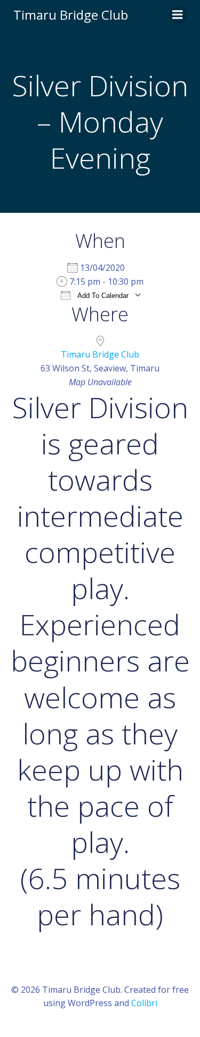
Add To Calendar (102, 296)
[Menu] (178, 15)
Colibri (144, 1003)
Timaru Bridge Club (100, 354)
